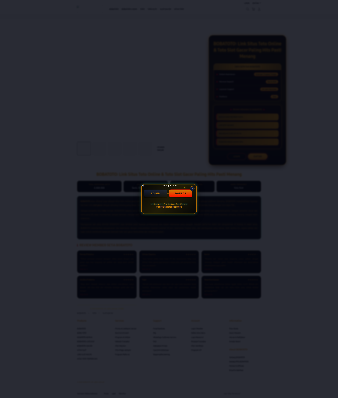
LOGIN (156, 193)
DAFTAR (180, 193)
